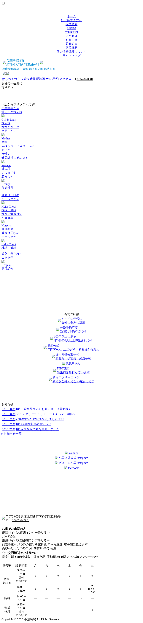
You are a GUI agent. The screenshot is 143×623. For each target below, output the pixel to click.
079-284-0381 (85, 79)
